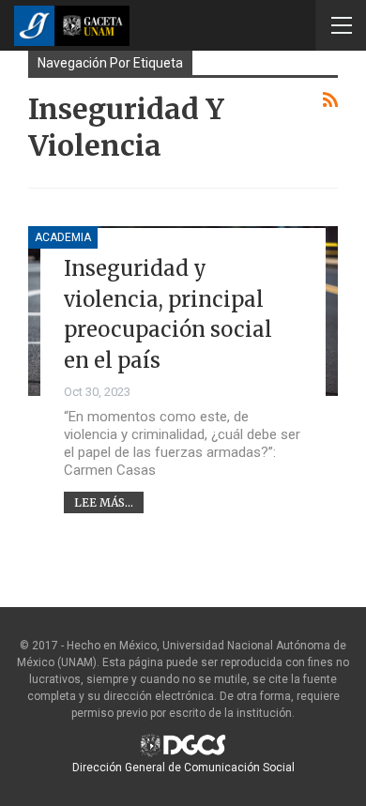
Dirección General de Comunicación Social (183, 767)
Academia (63, 237)
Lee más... (103, 502)
